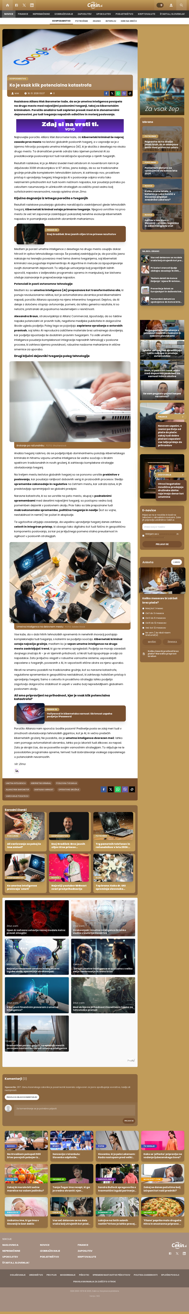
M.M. (17, 93)
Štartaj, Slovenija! (172, 14)
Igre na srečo (129, 21)
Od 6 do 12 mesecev (155, 623)
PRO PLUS (52, 1274)
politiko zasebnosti (154, 537)
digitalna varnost (43, 789)
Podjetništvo (124, 14)
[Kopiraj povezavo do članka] (130, 93)
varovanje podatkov (17, 796)
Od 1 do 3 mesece (154, 613)
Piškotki (84, 1274)
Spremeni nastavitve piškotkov (111, 1274)
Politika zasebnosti (146, 1274)
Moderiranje (67, 1274)
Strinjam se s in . (162, 535)
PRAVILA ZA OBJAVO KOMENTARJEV (22, 1097)
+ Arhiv (176, 562)
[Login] (171, 5)
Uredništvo (36, 1274)
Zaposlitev (85, 14)
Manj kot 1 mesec (154, 608)
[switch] (160, 5)
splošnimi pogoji (167, 533)
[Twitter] (24, 5)
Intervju (111, 21)
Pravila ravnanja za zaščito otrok (94, 1281)
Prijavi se (128, 1121)
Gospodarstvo (61, 20)
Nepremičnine (41, 14)
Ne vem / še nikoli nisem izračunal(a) (158, 634)
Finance (23, 14)
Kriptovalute (146, 14)
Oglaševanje (18, 1274)
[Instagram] (184, 1253)
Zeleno (97, 21)
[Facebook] (16, 5)
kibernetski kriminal (41, 783)
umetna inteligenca (16, 783)
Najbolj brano (150, 251)
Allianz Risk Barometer (17, 789)
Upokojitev (103, 14)
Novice (8, 14)
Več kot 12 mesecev (155, 628)
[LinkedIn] (32, 5)
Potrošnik (81, 21)
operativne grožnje (69, 789)
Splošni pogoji (170, 1274)
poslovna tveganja (66, 783)
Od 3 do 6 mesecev (155, 618)
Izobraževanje (63, 14)
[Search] (181, 5)
